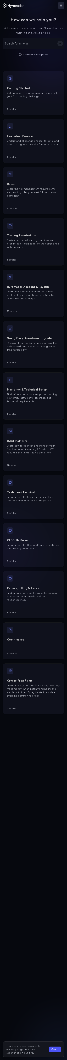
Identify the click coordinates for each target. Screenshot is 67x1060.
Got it (55, 1049)
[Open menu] (61, 5)
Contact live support (35, 54)
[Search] (60, 43)
